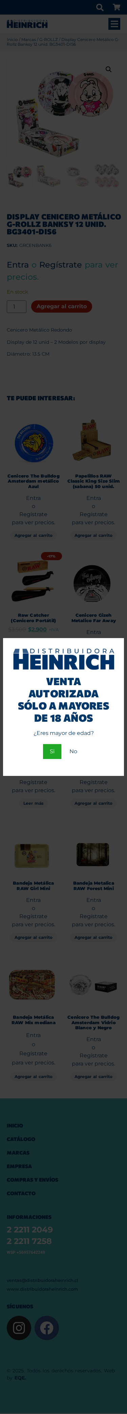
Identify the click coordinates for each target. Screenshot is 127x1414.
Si (52, 751)
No (73, 751)
